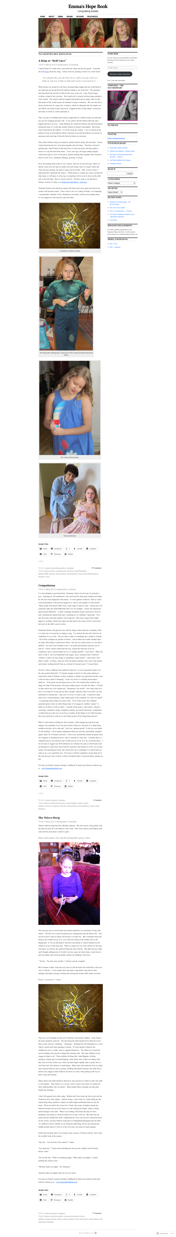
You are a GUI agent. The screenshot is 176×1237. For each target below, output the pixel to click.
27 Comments (96, 568)
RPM (46, 573)
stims (48, 576)
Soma (47, 71)
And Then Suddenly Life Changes (120, 160)
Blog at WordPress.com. (86, 1233)
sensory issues (94, 806)
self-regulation (61, 573)
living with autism (81, 1219)
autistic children (68, 1219)
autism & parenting (56, 1216)
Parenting (70, 571)
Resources (92, 16)
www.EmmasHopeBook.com (66, 1182)
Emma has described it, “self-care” (74, 182)
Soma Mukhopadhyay (58, 568)
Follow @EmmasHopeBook (116, 138)
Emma (60, 16)
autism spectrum (50, 1219)
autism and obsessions (57, 803)
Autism (47, 568)
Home (42, 16)
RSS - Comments (115, 247)
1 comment (72, 589)
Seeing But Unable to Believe (119, 148)
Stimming (70, 568)
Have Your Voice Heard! (117, 207)
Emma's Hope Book (88, 6)
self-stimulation (72, 573)
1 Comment (97, 800)
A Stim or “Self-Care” (52, 60)
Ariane (69, 16)
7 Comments (96, 1213)
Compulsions (46, 585)
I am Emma (113, 220)
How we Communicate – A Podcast (121, 211)
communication (61, 571)
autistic (52, 571)
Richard (80, 16)
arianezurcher (63, 64)
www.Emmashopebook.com (51, 768)
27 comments (73, 64)
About (51, 16)
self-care (52, 573)
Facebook (113, 125)
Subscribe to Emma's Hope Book (120, 74)
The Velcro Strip (49, 817)
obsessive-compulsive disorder (55, 806)
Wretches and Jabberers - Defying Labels (122, 151)
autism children (71, 803)
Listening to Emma (115, 163)
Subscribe (113, 54)
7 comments (72, 821)
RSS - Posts (113, 244)
